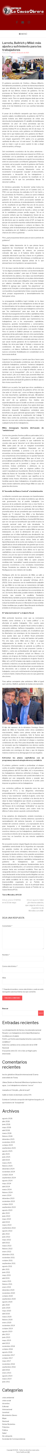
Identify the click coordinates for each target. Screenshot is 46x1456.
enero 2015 (6, 1373)
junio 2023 (6, 1216)
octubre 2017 (7, 1358)
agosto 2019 (7, 1331)
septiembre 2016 (9, 1367)
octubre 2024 (7, 1175)
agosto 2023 (7, 1210)
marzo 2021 (6, 1281)
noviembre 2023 (8, 1201)
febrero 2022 (7, 1249)
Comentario (7, 926)
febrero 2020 (7, 1320)
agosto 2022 (7, 1231)
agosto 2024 (7, 1181)
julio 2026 (6, 1121)
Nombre (6, 955)
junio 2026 (6, 1124)
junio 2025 (6, 1157)
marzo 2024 (7, 1190)
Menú (24, 34)
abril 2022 (6, 1243)
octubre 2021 (7, 1260)
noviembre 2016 (8, 1364)
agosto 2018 (7, 1352)
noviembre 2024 (8, 1172)
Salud (4, 1433)
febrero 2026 (7, 1136)
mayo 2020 (6, 1311)
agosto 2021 (7, 1266)
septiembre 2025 (9, 1148)
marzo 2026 (7, 1133)
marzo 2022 (6, 1246)
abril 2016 (6, 1370)
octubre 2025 (7, 1145)
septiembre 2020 (9, 1299)
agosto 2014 (7, 1376)
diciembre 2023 (8, 1198)
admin (13, 53)
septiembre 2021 (9, 1263)
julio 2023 (6, 1213)
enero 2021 (6, 1287)
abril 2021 (6, 1278)
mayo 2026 (6, 1127)
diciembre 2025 (8, 1139)
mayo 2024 (6, 1184)
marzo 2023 (6, 1225)
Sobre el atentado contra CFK (20, 1095)
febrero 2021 (7, 1284)
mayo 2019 (6, 1340)
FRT (28, 1452)
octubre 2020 (7, 1296)
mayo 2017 (6, 1361)
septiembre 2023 (9, 1207)
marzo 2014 (6, 1379)
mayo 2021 (6, 1275)
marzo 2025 (7, 1163)
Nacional (5, 1421)
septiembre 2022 (9, 1228)
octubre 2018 (7, 1349)
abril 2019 (6, 1343)
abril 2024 (6, 1187)
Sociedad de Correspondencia (13, 1439)
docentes (6, 1403)
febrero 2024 (7, 1192)
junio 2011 (6, 1382)
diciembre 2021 (8, 1255)
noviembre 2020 (8, 1293)
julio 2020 (6, 1305)
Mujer (4, 1418)
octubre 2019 (7, 1329)
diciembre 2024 (8, 1169)
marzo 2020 (7, 1317)
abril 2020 (6, 1314)
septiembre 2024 (9, 1178)
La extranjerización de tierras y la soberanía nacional (21, 1030)
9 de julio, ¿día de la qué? (21, 1090)
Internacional (7, 1409)
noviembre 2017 (8, 1355)
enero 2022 (6, 1252)
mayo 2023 (6, 1219)
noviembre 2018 (8, 1346)
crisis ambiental (8, 1398)
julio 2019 (6, 1334)
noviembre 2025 (8, 1142)
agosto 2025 (7, 1151)
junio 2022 (6, 1237)
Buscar (5, 1009)
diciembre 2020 (8, 1290)
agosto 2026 (7, 1119)
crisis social (6, 1401)
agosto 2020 (7, 1302)
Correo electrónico (9, 966)
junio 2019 (6, 1337)
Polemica (5, 1427)
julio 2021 (5, 1269)
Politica (5, 1430)
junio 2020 (6, 1308)
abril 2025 (6, 1160)
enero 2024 (6, 1195)
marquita (5, 1090)
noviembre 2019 (8, 1326)
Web (4, 978)
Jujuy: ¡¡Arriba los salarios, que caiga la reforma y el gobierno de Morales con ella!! (34, 905)
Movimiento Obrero (9, 1415)
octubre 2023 (7, 1204)
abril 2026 (6, 1130)
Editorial (5, 1407)
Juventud (5, 1412)
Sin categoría (7, 1436)
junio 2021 (6, 1272)
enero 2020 (6, 1323)
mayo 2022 (6, 1240)
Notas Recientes (8, 1424)
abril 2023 (6, 1222)
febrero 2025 (7, 1166)
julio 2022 (6, 1234)
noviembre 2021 (8, 1258)
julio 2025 (6, 1154)
